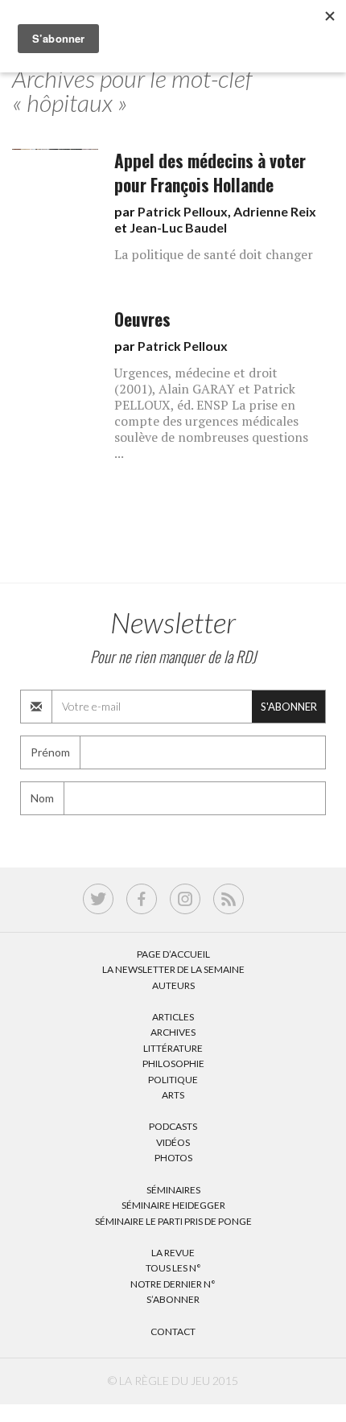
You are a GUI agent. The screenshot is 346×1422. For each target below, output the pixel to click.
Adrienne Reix (274, 211)
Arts (173, 1095)
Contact (173, 1331)
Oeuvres (142, 319)
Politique (173, 1080)
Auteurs (173, 985)
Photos (173, 1158)
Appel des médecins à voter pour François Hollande (210, 172)
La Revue (173, 1253)
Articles (173, 1017)
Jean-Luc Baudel (178, 227)
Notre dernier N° (173, 1284)
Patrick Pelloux (183, 211)
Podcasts (173, 1126)
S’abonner (173, 1299)
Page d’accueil (173, 954)
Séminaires (173, 1190)
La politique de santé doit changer (213, 254)
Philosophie (173, 1063)
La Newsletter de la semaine (173, 969)
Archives (173, 1032)
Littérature (173, 1048)
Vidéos (173, 1142)
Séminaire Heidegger (173, 1205)
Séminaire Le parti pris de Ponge (173, 1221)
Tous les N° (173, 1268)
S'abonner (289, 706)
